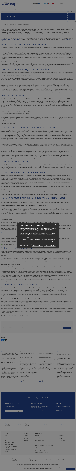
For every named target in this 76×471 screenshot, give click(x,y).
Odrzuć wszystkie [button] (37, 245)
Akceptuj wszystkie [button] (50, 245)
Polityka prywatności (45, 237)
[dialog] (38, 235)
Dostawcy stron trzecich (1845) (27, 232)
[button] (24, 245)
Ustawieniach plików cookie (36, 237)
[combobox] (55, 224)
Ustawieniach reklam (43, 235)
